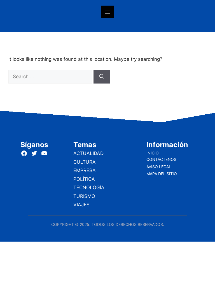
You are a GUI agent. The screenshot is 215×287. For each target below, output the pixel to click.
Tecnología (88, 187)
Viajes (81, 204)
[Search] (102, 77)
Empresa (84, 170)
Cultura (84, 162)
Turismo (84, 196)
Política (84, 179)
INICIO (152, 153)
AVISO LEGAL (158, 166)
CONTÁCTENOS (161, 159)
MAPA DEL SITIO (161, 173)
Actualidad (88, 153)
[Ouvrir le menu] (107, 12)
